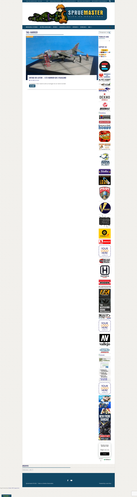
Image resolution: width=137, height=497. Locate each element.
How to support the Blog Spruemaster (99, 1)
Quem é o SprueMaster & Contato (69, 1)
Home (47, 1)
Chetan (9, 488)
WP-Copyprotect (15, 488)
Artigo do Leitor (29, 36)
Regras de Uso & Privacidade (55, 1)
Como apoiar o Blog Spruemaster (83, 1)
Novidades (75, 27)
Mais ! (89, 27)
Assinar (104, 453)
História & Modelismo (45, 27)
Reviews (55, 27)
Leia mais (32, 86)
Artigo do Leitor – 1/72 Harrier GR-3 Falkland (47, 77)
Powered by (101, 459)
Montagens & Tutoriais (31, 27)
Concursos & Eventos (64, 27)
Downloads (83, 27)
